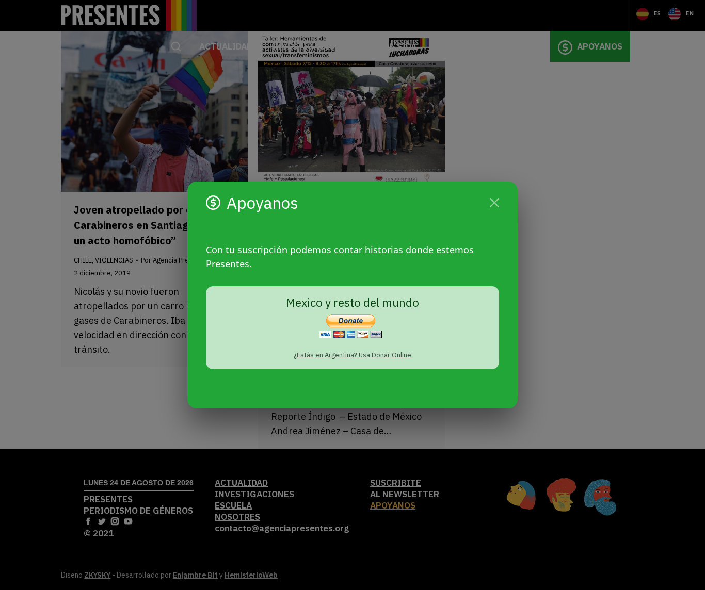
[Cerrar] (494, 202)
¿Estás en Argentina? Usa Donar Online (352, 355)
